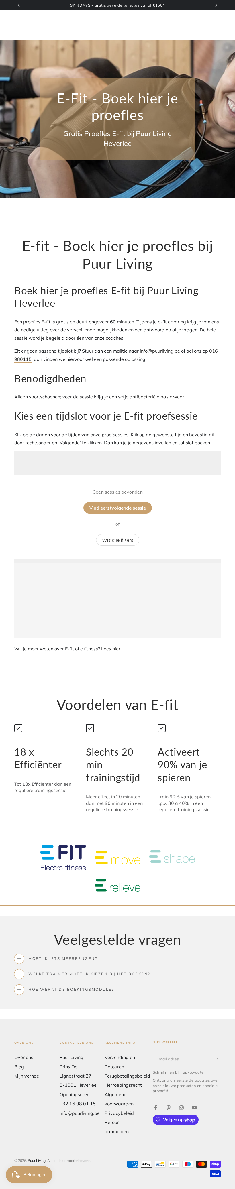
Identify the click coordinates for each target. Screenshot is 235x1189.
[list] (117, 768)
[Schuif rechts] (216, 5)
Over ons (23, 1057)
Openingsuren (74, 1094)
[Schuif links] (19, 5)
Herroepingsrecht (123, 1085)
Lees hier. (111, 649)
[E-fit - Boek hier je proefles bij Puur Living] (155, 1107)
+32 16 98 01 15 (78, 1104)
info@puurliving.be (160, 351)
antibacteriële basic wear (157, 397)
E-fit (46, 322)
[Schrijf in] (217, 1058)
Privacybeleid (119, 1113)
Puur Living (37, 1160)
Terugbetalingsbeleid (127, 1076)
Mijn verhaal (27, 1076)
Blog (19, 1067)
